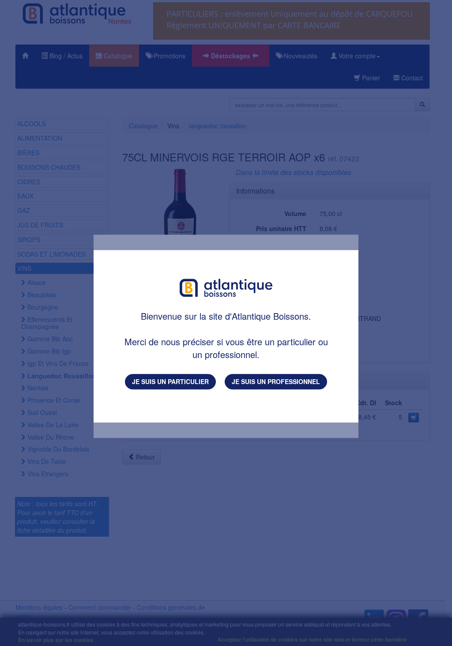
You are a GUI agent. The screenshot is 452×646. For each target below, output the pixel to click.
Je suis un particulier (170, 381)
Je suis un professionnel (276, 381)
